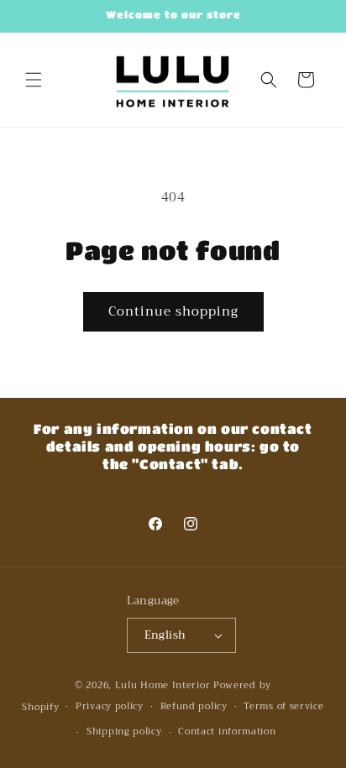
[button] (33, 79)
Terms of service (283, 706)
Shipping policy (124, 731)
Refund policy (194, 706)
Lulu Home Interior (163, 685)
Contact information (226, 731)
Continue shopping (173, 311)
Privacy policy (110, 706)
